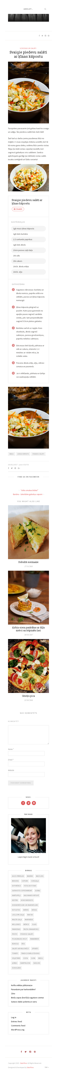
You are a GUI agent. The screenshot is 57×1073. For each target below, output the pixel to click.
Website (11, 770)
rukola (15, 944)
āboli (12, 454)
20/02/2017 (13, 465)
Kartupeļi (16, 895)
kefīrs (15, 900)
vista (25, 958)
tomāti (15, 953)
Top (46, 1067)
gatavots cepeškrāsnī (22, 891)
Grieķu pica (28, 696)
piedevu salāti (38, 454)
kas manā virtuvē (31, 895)
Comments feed (18, 1025)
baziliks (39, 876)
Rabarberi (34, 939)
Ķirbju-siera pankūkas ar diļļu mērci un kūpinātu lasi (28, 629)
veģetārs (16, 958)
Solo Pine (23, 1063)
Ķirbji (14, 963)
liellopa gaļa (18, 915)
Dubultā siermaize (29, 562)
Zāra (13, 993)
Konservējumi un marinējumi (25, 905)
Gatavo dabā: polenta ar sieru (24, 1001)
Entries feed (16, 1021)
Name (11, 749)
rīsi (23, 944)
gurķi (37, 891)
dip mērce (16, 886)
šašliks (36, 963)
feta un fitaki (30, 886)
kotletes (16, 910)
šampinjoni (25, 963)
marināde (29, 920)
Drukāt (19, 209)
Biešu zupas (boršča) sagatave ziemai (27, 997)
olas (34, 924)
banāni (30, 876)
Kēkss (34, 910)
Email (11, 760)
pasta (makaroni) (31, 929)
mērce (26, 924)
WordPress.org (17, 1029)
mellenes (16, 924)
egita (26, 465)
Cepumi (25, 881)
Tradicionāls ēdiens (30, 953)
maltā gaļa (17, 920)
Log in (13, 1017)
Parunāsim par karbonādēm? (23, 989)
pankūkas (16, 929)
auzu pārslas (18, 876)
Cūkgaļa (35, 881)
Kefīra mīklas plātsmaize (21, 985)
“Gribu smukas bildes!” (29, 490)
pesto (14, 934)
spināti (35, 949)
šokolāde (16, 968)
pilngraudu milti (19, 939)
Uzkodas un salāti (28, 48)
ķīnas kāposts (23, 454)
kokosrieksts (27, 900)
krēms (26, 910)
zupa (33, 958)
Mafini (30, 915)
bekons (15, 881)
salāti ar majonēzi (20, 949)
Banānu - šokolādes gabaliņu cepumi (28, 494)
